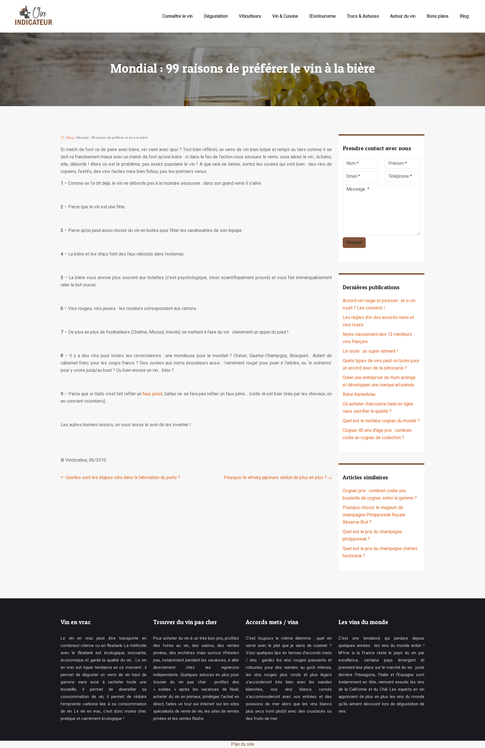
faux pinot (152, 393)
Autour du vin (402, 16)
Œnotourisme (322, 16)
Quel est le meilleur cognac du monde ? (381, 420)
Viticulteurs (250, 16)
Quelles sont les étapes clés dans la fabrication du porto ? (123, 477)
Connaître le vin (178, 16)
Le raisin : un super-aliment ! (370, 351)
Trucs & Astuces (363, 16)
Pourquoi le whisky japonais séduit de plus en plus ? (275, 477)
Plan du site (242, 744)
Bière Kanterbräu (359, 394)
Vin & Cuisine (285, 16)
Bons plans (438, 16)
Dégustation (216, 16)
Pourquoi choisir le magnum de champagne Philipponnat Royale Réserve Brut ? (374, 515)
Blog (464, 16)
